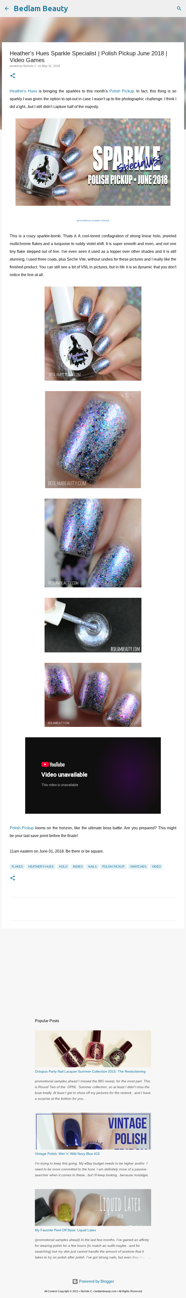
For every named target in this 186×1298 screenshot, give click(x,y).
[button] (13, 76)
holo (63, 866)
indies (78, 866)
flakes (17, 866)
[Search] (75, 8)
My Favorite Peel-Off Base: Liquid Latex (65, 1230)
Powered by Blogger (96, 1281)
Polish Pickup (121, 91)
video (156, 866)
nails (92, 866)
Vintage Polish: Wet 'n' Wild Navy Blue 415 (67, 1154)
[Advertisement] (93, 970)
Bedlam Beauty (41, 8)
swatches (138, 866)
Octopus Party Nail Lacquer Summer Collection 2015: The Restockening (90, 1071)
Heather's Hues (23, 91)
